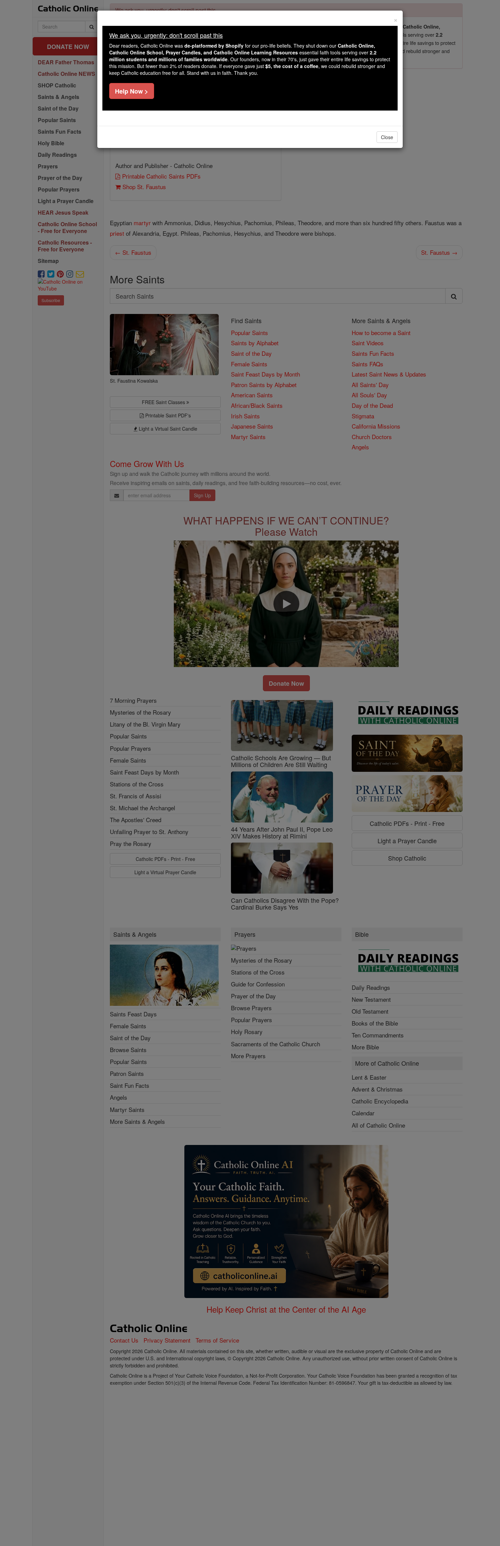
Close (387, 137)
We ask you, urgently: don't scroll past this (166, 35)
